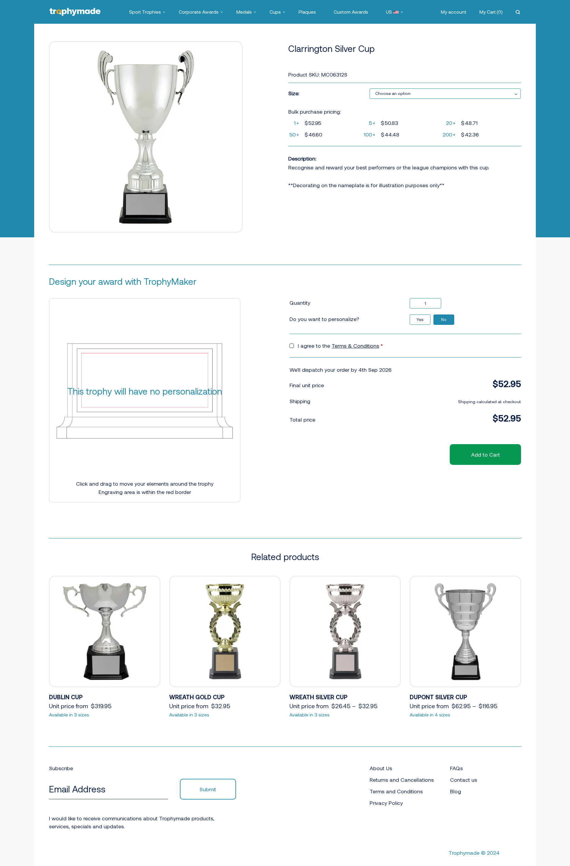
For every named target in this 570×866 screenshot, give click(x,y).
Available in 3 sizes (69, 714)
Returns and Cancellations (402, 779)
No (443, 319)
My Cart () (491, 12)
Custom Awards (351, 12)
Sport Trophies (145, 12)
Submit (208, 789)
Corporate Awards (198, 12)
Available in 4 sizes (430, 714)
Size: (293, 93)
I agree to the (340, 345)
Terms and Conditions (396, 791)
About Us (381, 768)
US (389, 12)
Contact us (463, 779)
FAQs (456, 768)
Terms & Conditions (355, 345)
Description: (302, 158)
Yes (420, 319)
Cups (275, 12)
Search (518, 12)
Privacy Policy (386, 803)
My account (453, 12)
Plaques (307, 12)
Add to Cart (485, 454)
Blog (455, 791)
